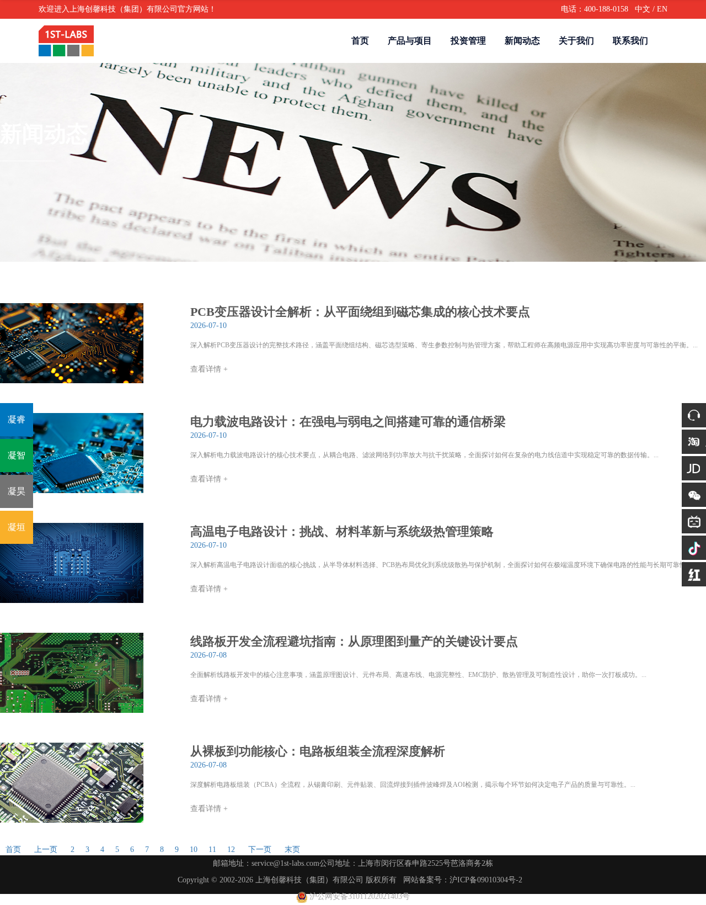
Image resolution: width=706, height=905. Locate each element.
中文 (642, 9)
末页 (292, 849)
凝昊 (16, 491)
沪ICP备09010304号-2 (486, 880)
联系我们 (630, 40)
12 (231, 849)
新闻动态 (522, 40)
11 (212, 849)
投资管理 (468, 40)
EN (662, 9)
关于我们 (576, 40)
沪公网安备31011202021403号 (359, 896)
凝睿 (16, 419)
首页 (360, 40)
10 (193, 849)
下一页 (259, 849)
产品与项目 (410, 40)
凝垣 (16, 527)
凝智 (16, 455)
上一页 (45, 849)
